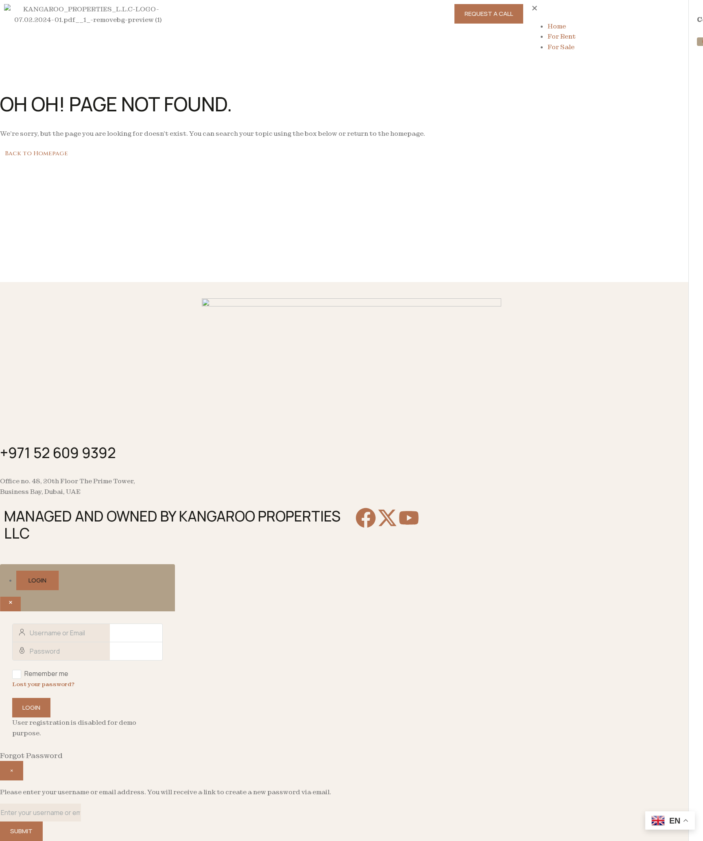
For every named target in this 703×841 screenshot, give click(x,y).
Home (557, 26)
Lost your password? (43, 684)
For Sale (561, 47)
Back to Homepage (36, 153)
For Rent (562, 36)
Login (31, 707)
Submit (21, 831)
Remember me (46, 673)
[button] (615, 9)
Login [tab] (37, 580)
